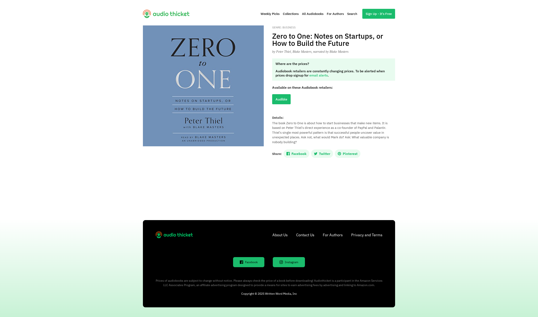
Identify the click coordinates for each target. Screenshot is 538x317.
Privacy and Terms (366, 234)
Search (352, 13)
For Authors (335, 13)
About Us (280, 234)
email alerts (318, 75)
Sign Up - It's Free (379, 14)
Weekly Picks (270, 13)
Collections (291, 13)
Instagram (291, 262)
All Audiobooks (312, 13)
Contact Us (305, 234)
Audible (281, 99)
